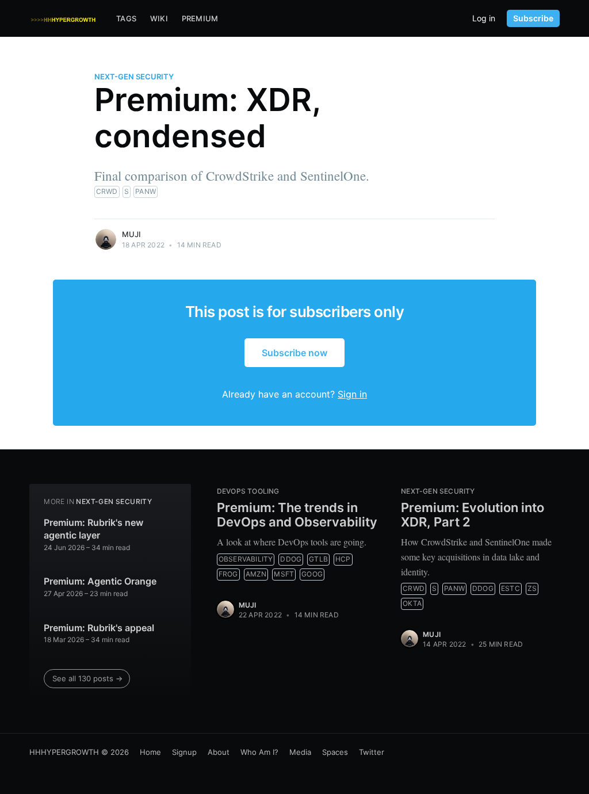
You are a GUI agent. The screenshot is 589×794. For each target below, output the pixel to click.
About (219, 752)
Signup (184, 752)
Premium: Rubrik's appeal (99, 627)
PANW (145, 191)
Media (300, 752)
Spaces (335, 752)
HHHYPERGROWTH (64, 752)
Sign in (352, 394)
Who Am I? (259, 752)
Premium (200, 18)
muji (131, 234)
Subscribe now (294, 352)
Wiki (159, 18)
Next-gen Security (134, 76)
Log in (483, 18)
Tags (126, 18)
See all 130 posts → (87, 678)
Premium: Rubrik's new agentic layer (93, 529)
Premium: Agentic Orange (100, 581)
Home (150, 752)
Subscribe (533, 18)
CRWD (107, 191)
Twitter (371, 752)
